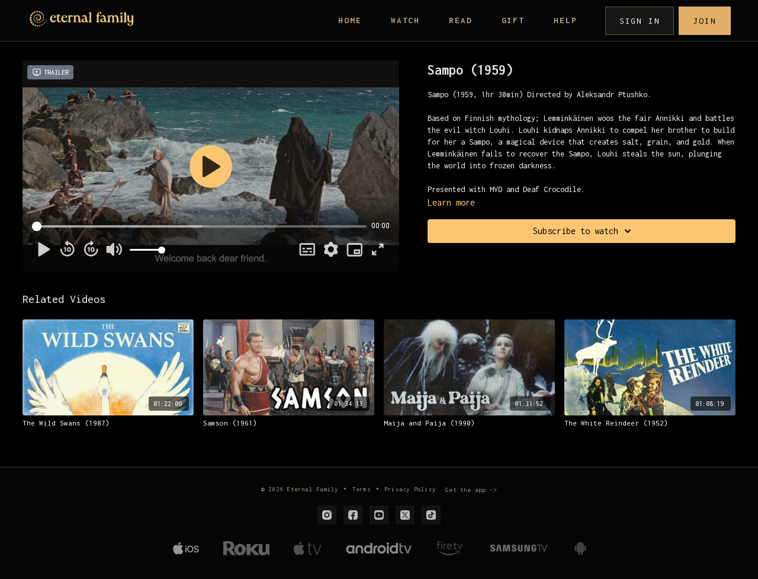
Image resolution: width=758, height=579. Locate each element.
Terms (361, 489)
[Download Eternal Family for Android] (580, 548)
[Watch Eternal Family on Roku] (246, 548)
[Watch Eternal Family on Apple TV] (307, 548)
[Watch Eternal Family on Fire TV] (449, 548)
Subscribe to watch (575, 231)
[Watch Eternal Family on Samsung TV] (518, 548)
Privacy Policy (410, 489)
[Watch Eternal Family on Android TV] (379, 548)
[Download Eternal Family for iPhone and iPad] (186, 548)
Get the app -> (471, 490)
